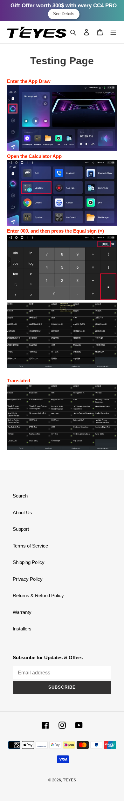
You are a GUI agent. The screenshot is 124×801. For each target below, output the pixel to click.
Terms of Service (30, 545)
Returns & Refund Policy (38, 595)
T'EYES (69, 780)
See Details (63, 13)
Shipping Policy (29, 562)
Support (21, 529)
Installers (22, 628)
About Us (22, 512)
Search (20, 495)
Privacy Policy (28, 579)
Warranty (22, 612)
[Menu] (113, 32)
